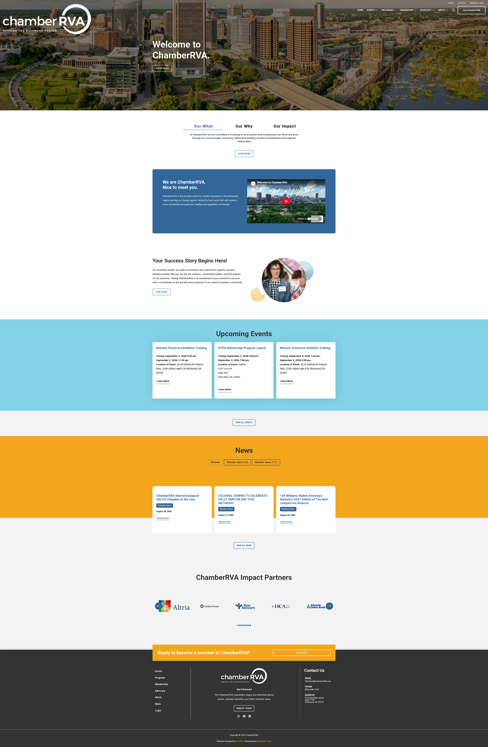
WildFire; (240, 741)
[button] (454, 10)
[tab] (203, 126)
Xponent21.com (264, 741)
